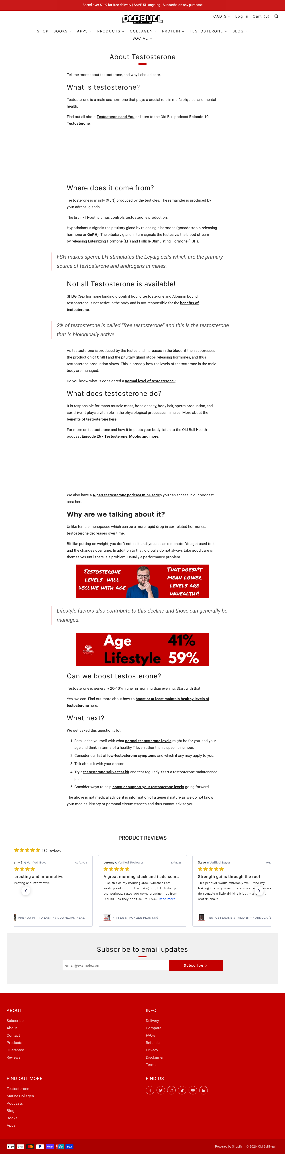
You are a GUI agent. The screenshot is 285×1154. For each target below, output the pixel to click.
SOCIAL (140, 38)
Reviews (13, 1057)
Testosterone (18, 1088)
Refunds (153, 1042)
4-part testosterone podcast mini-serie (126, 495)
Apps (11, 1125)
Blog (10, 1110)
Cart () (261, 16)
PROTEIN (171, 31)
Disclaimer (155, 1057)
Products (14, 1042)
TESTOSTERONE (206, 31)
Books (12, 1118)
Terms (151, 1064)
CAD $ (220, 16)
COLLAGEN (141, 31)
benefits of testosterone (87, 419)
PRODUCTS (108, 31)
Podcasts (15, 1103)
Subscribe (194, 965)
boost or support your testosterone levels (148, 787)
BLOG (238, 31)
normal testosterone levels (148, 741)
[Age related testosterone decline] (142, 581)
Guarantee (15, 1050)
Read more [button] (167, 899)
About (12, 1028)
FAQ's (150, 1035)
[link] (48, 917)
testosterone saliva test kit (106, 772)
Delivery (152, 1020)
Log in (241, 16)
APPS (82, 31)
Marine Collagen (20, 1096)
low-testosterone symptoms (131, 755)
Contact (13, 1035)
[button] (25, 890)
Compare (153, 1028)
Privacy (152, 1050)
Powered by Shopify (228, 1146)
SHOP (43, 31)
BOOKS (60, 31)
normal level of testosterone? (150, 381)
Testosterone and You (115, 116)
